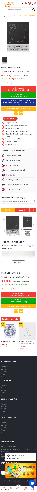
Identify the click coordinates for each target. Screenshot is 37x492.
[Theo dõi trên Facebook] (3, 473)
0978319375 (13, 108)
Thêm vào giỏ (18, 89)
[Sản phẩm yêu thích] (23, 4)
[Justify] (33, 10)
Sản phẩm (4, 371)
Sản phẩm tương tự (10, 319)
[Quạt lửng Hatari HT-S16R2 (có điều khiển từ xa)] (27, 331)
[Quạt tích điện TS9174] (9, 331)
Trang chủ (4, 367)
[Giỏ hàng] (28, 4)
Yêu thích (33, 490)
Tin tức (3, 374)
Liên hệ (3, 376)
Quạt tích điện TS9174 (8, 342)
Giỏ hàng (18, 489)
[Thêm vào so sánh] (21, 113)
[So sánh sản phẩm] (33, 4)
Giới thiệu (4, 369)
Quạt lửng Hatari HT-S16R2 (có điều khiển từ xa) (26, 343)
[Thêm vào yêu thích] (16, 113)
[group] (18, 37)
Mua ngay (18, 95)
